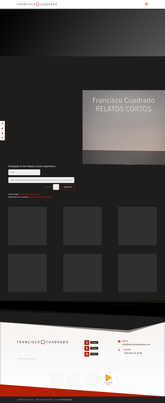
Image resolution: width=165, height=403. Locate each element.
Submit (68, 187)
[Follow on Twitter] (86, 342)
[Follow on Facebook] (86, 348)
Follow (94, 342)
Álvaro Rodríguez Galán (29, 194)
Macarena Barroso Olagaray (40, 197)
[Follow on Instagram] (86, 354)
